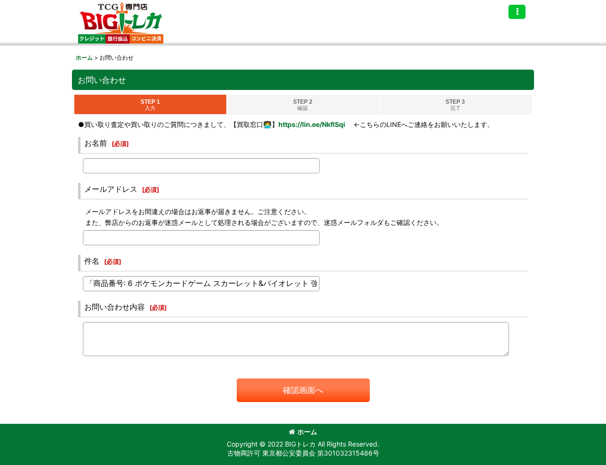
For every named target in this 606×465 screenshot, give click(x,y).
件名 (91, 261)
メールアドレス (110, 189)
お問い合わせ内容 (114, 307)
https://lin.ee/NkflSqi (311, 124)
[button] (517, 12)
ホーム (307, 432)
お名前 (95, 143)
